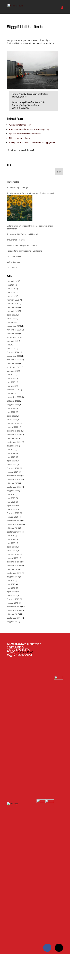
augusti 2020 (13, 490)
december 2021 (14, 430)
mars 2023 (11, 386)
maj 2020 (11, 502)
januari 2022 (12, 427)
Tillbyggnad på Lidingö (19, 138)
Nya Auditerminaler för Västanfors (25, 133)
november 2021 (14, 434)
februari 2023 (13, 389)
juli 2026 (10, 285)
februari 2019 (13, 554)
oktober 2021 (13, 438)
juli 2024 (10, 344)
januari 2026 (12, 303)
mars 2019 (11, 550)
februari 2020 (13, 513)
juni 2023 (11, 378)
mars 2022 (11, 419)
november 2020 (14, 479)
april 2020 (11, 505)
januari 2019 (12, 558)
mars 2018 (11, 595)
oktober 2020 (13, 483)
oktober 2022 (13, 401)
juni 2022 (11, 408)
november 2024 (14, 329)
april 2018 (11, 591)
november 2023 (14, 359)
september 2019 (14, 531)
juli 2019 (10, 535)
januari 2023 (12, 393)
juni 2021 (11, 453)
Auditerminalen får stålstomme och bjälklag (29, 129)
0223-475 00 (25, 652)
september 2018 (14, 573)
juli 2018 (10, 580)
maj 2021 (11, 457)
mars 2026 (11, 296)
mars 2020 (11, 509)
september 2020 (14, 487)
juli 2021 (10, 449)
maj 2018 (11, 588)
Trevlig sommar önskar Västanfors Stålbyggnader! (32, 142)
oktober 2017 (13, 614)
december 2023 (14, 356)
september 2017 (14, 618)
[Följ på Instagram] (59, 948)
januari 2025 (12, 322)
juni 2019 (11, 539)
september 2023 (14, 367)
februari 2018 (13, 599)
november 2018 (14, 565)
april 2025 (11, 314)
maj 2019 (11, 543)
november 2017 (14, 610)
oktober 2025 (13, 307)
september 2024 (14, 337)
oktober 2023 (13, 363)
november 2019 (14, 524)
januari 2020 (12, 517)
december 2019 (14, 520)
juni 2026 (11, 288)
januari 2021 (12, 472)
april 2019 (11, 546)
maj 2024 (11, 348)
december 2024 (14, 326)
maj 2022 (11, 412)
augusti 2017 (13, 621)
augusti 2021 (13, 445)
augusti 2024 (13, 341)
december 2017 (14, 606)
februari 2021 (13, 468)
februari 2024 (13, 352)
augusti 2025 (13, 311)
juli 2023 (10, 374)
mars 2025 (11, 318)
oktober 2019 (13, 528)
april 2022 (11, 415)
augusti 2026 (13, 281)
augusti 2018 (13, 576)
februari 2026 (13, 299)
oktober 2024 (13, 333)
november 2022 (14, 397)
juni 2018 (11, 584)
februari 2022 (13, 423)
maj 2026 (11, 292)
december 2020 (14, 475)
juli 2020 (10, 494)
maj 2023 (11, 382)
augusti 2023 (13, 371)
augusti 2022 (13, 404)
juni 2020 (11, 498)
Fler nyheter (13, 182)
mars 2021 (11, 464)
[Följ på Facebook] (47, 948)
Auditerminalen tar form (20, 124)
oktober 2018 (13, 569)
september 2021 (14, 442)
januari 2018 (12, 603)
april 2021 (11, 460)
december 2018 (14, 561)
